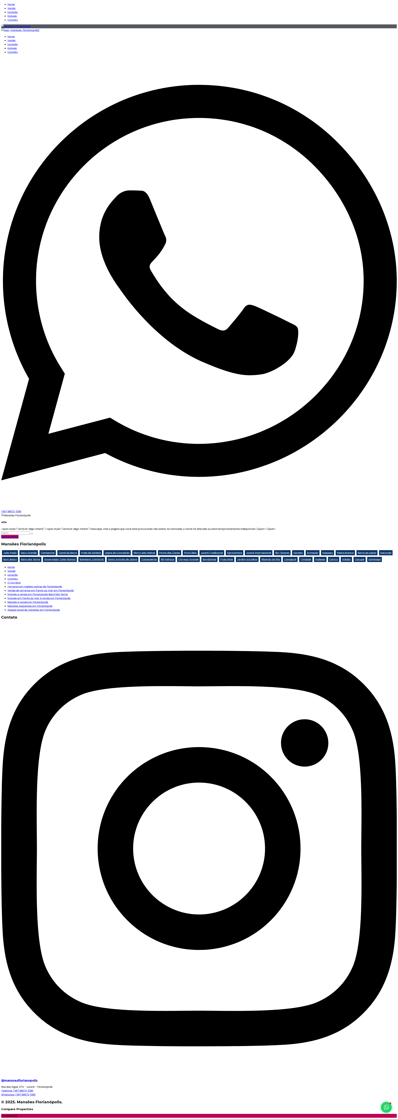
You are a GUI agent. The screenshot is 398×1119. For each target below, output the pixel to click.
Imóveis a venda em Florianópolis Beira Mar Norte (37, 594)
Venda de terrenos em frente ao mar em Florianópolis (40, 590)
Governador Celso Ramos (60, 559)
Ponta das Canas (169, 553)
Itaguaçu (327, 553)
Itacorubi (385, 553)
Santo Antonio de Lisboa (122, 559)
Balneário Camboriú (92, 559)
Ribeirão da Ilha (270, 559)
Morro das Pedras (144, 553)
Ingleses (320, 559)
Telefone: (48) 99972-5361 (17, 1091)
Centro (333, 559)
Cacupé (359, 559)
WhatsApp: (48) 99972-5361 (18, 1094)
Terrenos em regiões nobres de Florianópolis (34, 586)
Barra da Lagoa (367, 553)
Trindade (305, 559)
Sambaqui (374, 559)
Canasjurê (290, 559)
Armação (312, 553)
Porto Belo (190, 553)
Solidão (346, 559)
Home (11, 4)
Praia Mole (226, 559)
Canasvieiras (149, 559)
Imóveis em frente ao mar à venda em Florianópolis (38, 598)
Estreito (298, 553)
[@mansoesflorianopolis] (199, 1073)
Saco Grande (29, 553)
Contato (12, 20)
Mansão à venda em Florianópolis (27, 602)
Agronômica (234, 553)
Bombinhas (209, 559)
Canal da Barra (68, 553)
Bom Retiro (10, 559)
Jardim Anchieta (247, 559)
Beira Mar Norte (30, 559)
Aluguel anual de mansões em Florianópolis (33, 610)
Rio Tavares (282, 553)
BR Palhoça (167, 559)
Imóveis (12, 16)
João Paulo (10, 553)
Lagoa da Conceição (117, 553)
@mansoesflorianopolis (19, 1080)
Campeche (48, 553)
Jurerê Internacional (258, 553)
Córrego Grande (188, 559)
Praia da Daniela (91, 553)
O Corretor (14, 583)
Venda (11, 8)
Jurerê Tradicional (212, 553)
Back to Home (10, 537)
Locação (12, 12)
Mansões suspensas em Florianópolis (29, 606)
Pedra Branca (345, 553)
